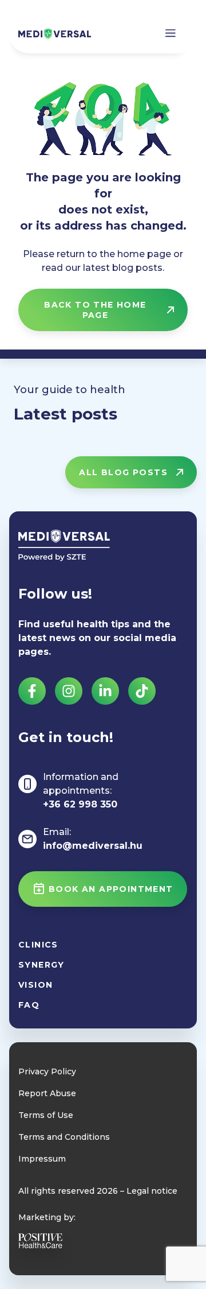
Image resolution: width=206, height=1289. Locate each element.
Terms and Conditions (64, 1137)
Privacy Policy (47, 1071)
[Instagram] (68, 691)
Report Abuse (47, 1093)
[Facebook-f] (32, 691)
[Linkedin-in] (105, 691)
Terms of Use (45, 1115)
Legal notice (151, 1191)
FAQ (28, 1005)
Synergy (41, 965)
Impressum (42, 1159)
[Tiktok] (142, 691)
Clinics (38, 944)
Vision (35, 985)
